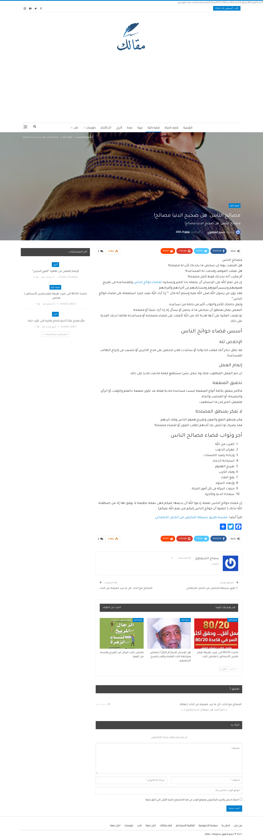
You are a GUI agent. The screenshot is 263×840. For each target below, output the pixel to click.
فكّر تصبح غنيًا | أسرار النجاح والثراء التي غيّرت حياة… (55, 321)
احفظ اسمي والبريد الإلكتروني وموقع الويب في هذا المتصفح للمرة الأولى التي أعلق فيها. (192, 800)
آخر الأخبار (106, 127)
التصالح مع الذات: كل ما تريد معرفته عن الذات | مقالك (210, 704)
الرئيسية (187, 127)
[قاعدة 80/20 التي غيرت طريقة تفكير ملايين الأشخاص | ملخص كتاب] (216, 633)
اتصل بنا (226, 825)
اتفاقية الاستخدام (185, 825)
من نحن (238, 825)
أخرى (119, 127)
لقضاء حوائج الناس (148, 282)
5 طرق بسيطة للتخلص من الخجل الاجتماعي (212, 588)
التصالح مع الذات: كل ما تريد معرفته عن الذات (126, 588)
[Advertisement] (131, 86)
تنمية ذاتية (153, 127)
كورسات (91, 127)
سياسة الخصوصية (208, 825)
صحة (129, 127)
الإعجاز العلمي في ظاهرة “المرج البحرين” (55, 271)
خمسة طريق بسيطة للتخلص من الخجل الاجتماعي (191, 517)
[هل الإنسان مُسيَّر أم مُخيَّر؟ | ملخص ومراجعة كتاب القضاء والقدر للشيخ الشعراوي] (169, 633)
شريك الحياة (171, 127)
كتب (75, 127)
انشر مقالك (166, 825)
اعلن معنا (151, 825)
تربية (139, 127)
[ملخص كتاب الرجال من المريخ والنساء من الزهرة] (122, 633)
